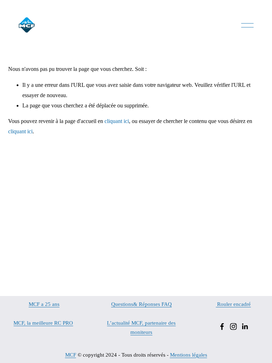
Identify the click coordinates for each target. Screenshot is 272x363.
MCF (70, 355)
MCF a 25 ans (44, 304)
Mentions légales (188, 355)
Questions (122, 304)
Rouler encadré (233, 304)
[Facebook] (222, 326)
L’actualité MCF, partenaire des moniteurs (141, 327)
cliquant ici (116, 121)
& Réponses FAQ (152, 304)
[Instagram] (233, 326)
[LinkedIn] (244, 326)
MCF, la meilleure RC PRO (43, 323)
